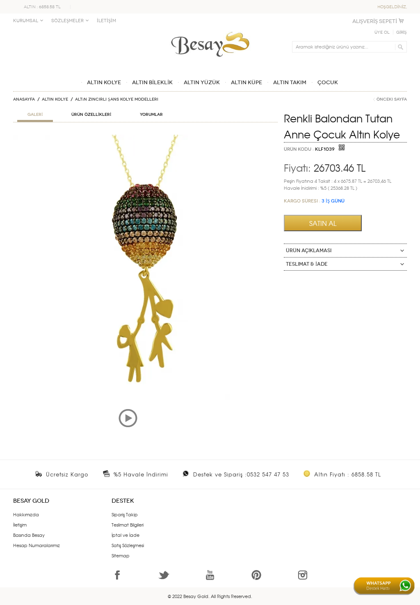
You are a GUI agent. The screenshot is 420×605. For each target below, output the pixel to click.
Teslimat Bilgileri (128, 524)
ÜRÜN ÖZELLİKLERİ (91, 114)
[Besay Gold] (210, 29)
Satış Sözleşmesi (128, 545)
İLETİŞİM (106, 20)
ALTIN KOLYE (55, 99)
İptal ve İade (125, 534)
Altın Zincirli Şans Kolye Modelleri (116, 99)
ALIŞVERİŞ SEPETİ (374, 21)
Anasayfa (24, 99)
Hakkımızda (26, 514)
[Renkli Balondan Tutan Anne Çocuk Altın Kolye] (145, 138)
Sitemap (121, 555)
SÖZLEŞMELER (67, 20)
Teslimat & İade (307, 264)
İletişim (20, 524)
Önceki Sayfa (392, 99)
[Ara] (399, 46)
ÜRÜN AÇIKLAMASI (308, 250)
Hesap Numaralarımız (36, 545)
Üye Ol (382, 32)
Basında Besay (29, 534)
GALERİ (35, 114)
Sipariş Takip (125, 514)
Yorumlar (151, 114)
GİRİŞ (401, 32)
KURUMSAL (25, 20)
